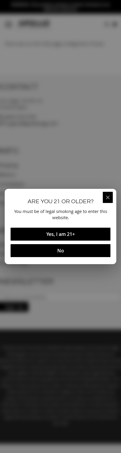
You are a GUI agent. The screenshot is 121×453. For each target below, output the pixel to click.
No (60, 250)
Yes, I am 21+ (60, 234)
